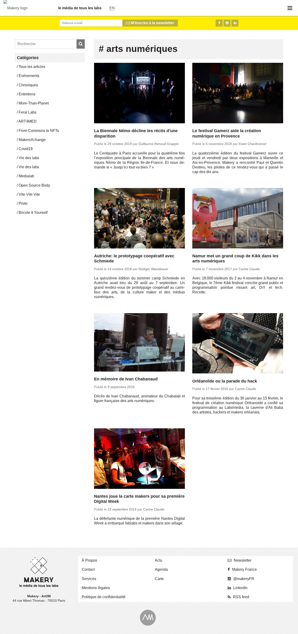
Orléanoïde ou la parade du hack (224, 381)
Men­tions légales (96, 588)
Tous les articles (32, 67)
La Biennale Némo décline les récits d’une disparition (136, 133)
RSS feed (241, 597)
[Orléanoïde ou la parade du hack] (237, 344)
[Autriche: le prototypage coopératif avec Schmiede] (139, 219)
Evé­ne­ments (29, 76)
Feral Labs (27, 112)
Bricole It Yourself (33, 213)
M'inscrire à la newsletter (152, 23)
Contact (88, 569)
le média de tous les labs (80, 8)
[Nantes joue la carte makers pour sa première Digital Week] (139, 459)
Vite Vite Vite (29, 194)
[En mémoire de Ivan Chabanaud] (139, 343)
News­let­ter (242, 560)
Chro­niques (28, 85)
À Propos (89, 560)
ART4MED (27, 121)
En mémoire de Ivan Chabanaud (126, 379)
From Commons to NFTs (39, 131)
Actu (158, 560)
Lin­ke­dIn (240, 588)
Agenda (161, 569)
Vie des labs (29, 158)
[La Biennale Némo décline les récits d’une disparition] (139, 94)
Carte (159, 579)
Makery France (244, 569)
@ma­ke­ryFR (243, 579)
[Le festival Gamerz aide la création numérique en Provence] (237, 94)
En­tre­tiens (27, 94)
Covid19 (26, 149)
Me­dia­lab (26, 176)
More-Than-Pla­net (34, 103)
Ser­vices (89, 579)
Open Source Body (34, 185)
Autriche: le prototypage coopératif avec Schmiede (134, 259)
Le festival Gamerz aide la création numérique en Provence (226, 133)
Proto (23, 203)
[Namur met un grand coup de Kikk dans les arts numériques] (237, 219)
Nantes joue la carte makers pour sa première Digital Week (139, 499)
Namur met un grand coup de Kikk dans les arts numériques (235, 259)
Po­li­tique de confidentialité (103, 597)
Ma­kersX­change (32, 140)
